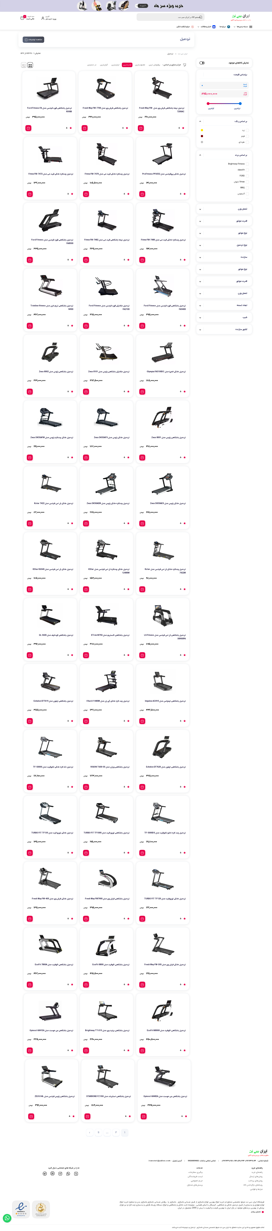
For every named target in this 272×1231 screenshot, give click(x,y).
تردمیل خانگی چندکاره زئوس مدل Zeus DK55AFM (51, 437)
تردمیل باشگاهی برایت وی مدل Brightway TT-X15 (107, 1030)
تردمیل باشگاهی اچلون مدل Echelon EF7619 (53, 701)
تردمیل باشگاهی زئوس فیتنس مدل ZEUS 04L (55, 1096)
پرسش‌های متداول (195, 1185)
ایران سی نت (182, 54)
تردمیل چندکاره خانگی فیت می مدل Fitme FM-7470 (107, 174)
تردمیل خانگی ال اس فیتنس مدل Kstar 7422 (53, 503)
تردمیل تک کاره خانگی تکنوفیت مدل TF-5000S (53, 767)
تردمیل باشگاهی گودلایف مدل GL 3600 (56, 635)
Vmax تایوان (239, 182)
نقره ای (242, 142)
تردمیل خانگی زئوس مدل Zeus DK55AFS (111, 437)
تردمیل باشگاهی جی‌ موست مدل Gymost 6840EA (165, 1096)
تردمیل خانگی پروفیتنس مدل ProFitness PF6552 (164, 174)
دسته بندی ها (242, 27)
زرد (243, 130)
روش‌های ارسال (256, 1176)
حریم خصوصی (197, 1180)
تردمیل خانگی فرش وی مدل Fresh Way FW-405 (52, 898)
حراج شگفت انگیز (183, 27)
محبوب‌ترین (140, 64)
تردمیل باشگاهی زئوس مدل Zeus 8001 (168, 437)
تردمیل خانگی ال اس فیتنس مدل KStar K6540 (53, 569)
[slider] (240, 103)
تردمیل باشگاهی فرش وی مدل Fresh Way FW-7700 (105, 108)
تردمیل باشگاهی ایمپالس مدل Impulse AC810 (165, 701)
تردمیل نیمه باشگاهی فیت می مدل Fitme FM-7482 (106, 240)
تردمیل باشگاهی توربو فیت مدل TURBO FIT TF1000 (106, 833)
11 (98, 1132)
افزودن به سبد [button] (141, 128)
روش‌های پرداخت (255, 1180)
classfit (241, 170)
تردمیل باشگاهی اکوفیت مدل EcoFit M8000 (166, 1030)
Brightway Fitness (236, 164)
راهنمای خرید (257, 1172)
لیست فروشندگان (195, 1176)
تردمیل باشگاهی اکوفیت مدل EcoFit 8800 (110, 964)
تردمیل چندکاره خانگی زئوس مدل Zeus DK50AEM (108, 503)
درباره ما (223, 27)
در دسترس (91, 64)
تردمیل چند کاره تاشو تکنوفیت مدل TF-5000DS (165, 833)
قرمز (243, 136)
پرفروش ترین (154, 64)
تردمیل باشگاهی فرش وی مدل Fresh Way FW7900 (107, 898)
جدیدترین (127, 64)
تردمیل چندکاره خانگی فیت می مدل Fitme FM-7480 (163, 240)
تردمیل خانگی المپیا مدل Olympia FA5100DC (166, 371)
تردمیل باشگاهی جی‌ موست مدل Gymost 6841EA (51, 1030)
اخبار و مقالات (206, 27)
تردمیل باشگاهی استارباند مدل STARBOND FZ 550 (108, 1096)
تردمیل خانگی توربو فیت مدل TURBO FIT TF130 (52, 833)
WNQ (242, 187)
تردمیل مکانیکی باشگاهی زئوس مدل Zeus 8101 (108, 371)
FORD (242, 176)
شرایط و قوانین (256, 1189)
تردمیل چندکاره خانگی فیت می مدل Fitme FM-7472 (50, 174)
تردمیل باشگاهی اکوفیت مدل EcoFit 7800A (54, 964)
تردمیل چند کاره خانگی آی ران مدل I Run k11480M (107, 701)
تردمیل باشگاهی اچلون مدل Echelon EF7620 (166, 767)
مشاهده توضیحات (35, 40)
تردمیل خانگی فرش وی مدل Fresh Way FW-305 (165, 964)
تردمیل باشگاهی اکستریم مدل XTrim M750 (110, 635)
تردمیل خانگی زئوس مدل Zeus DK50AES (168, 503)
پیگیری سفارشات (195, 1172)
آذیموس (241, 193)
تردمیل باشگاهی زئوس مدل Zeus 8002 (56, 371)
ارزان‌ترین (115, 64)
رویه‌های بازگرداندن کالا (253, 1185)
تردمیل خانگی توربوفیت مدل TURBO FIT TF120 (165, 898)
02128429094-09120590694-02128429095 (239, 1161)
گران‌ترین (104, 64)
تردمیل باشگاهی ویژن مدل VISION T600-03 (109, 767)
